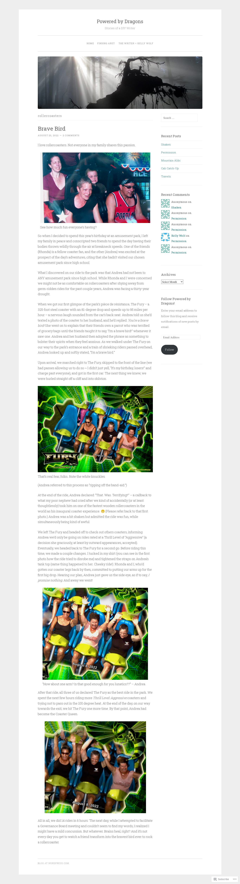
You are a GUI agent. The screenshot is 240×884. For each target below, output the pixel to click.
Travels (166, 176)
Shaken (166, 144)
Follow (169, 349)
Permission (168, 152)
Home (90, 43)
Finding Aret (106, 43)
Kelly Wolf (178, 235)
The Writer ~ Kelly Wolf (136, 43)
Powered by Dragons (120, 21)
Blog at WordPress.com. (54, 863)
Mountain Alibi (170, 160)
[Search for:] (179, 118)
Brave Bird (52, 128)
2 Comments (71, 135)
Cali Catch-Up (170, 168)
